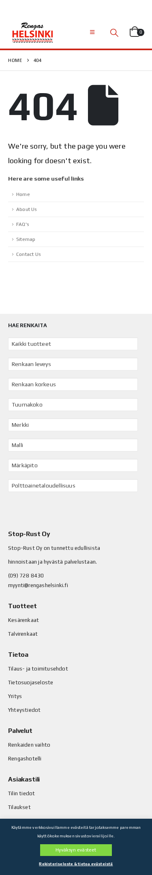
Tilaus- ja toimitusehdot (38, 669)
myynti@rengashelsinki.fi (38, 585)
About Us (26, 209)
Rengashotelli (25, 759)
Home (23, 194)
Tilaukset (19, 807)
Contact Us (28, 254)
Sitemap (25, 239)
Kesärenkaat (23, 620)
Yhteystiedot (24, 710)
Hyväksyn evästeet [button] (76, 849)
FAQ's (22, 224)
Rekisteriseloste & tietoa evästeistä (76, 864)
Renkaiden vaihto (29, 745)
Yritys (15, 696)
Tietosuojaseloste (30, 682)
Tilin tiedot (21, 793)
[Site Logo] (32, 32)
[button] (92, 32)
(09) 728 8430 (26, 576)
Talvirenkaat (23, 634)
